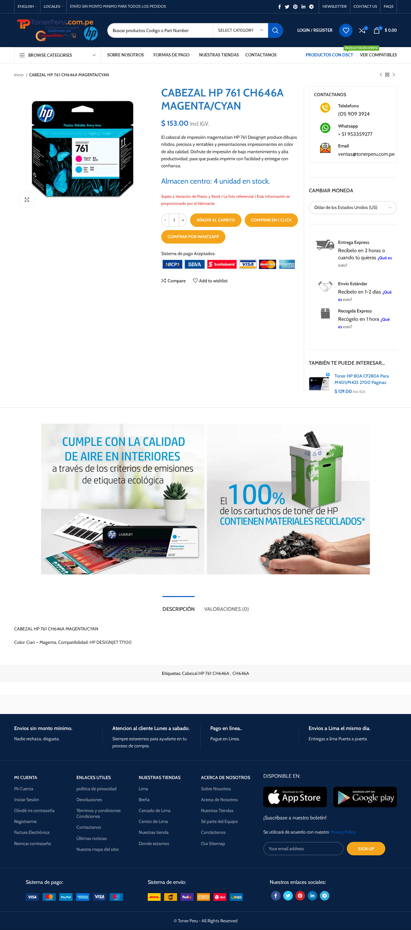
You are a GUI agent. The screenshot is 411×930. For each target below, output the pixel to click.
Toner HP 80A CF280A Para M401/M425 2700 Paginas (362, 379)
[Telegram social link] (311, 7)
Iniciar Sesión (26, 799)
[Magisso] (96, 704)
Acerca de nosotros (225, 777)
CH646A (240, 673)
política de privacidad (96, 789)
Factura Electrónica (31, 832)
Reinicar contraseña (32, 843)
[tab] (178, 606)
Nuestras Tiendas (217, 810)
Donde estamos (154, 843)
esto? (342, 265)
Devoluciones (89, 799)
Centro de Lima (153, 821)
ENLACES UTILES (93, 777)
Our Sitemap (213, 843)
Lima (143, 789)
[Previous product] (381, 75)
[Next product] (393, 75)
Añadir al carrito (216, 219)
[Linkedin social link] (303, 7)
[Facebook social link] (279, 7)
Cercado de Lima (155, 810)
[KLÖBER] (205, 704)
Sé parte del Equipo (219, 821)
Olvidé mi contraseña (34, 810)
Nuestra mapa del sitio (97, 849)
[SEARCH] (275, 30)
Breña (144, 799)
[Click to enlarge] (27, 200)
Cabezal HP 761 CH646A (205, 673)
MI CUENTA (25, 777)
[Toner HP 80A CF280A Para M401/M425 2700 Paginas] (319, 383)
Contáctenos (213, 832)
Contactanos (88, 827)
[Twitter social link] (287, 7)
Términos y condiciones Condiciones (98, 813)
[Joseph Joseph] (260, 704)
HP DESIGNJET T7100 (111, 642)
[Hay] (314, 704)
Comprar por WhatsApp (193, 236)
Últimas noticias (91, 838)
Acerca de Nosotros (219, 799)
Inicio (19, 74)
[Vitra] (41, 704)
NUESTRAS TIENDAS (159, 777)
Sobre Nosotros (216, 789)
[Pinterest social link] (295, 7)
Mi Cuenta (23, 789)
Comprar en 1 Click (271, 219)
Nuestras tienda (154, 832)
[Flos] (369, 704)
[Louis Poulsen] (151, 704)
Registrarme (25, 821)
